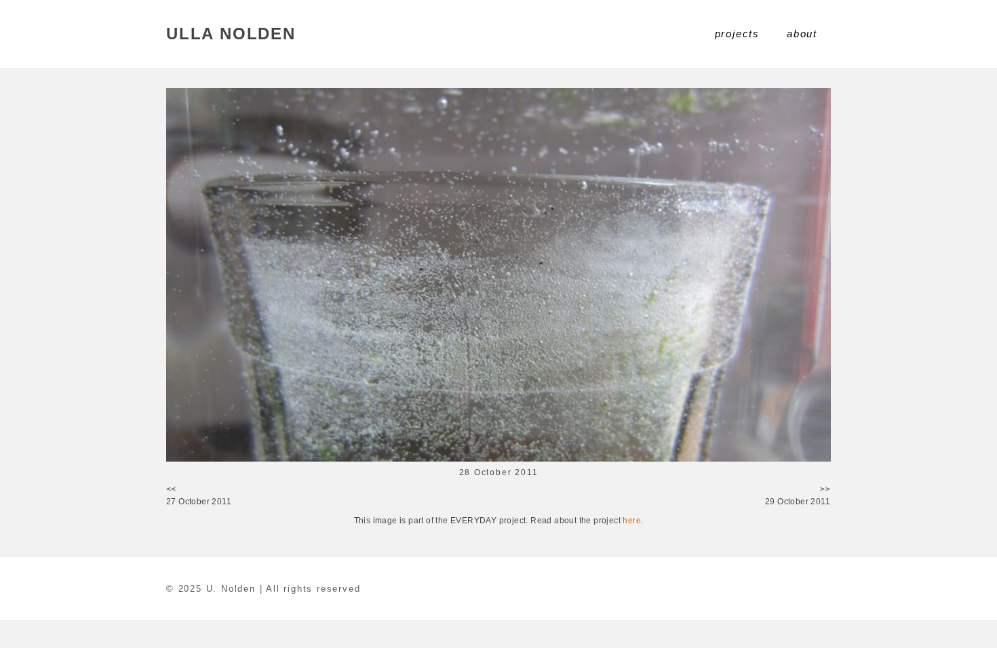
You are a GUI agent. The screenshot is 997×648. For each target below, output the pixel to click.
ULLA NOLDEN (231, 33)
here (632, 520)
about (802, 33)
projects (737, 33)
